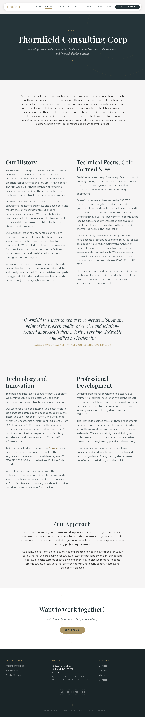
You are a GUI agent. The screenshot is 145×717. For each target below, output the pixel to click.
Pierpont (53, 448)
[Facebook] (83, 692)
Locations (85, 7)
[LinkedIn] (76, 692)
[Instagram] (69, 692)
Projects (72, 7)
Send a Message (14, 675)
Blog (109, 7)
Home (39, 7)
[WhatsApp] (61, 692)
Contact (99, 7)
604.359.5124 (12, 670)
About (48, 7)
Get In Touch (72, 630)
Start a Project (127, 7)
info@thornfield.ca (15, 666)
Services (60, 7)
